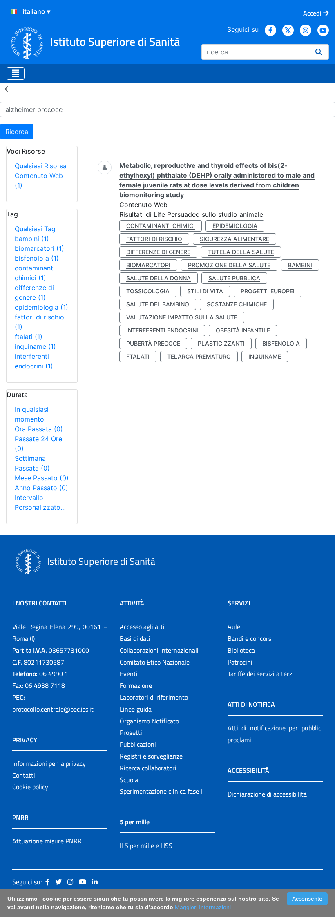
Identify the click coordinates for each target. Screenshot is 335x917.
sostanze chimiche (237, 304)
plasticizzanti (221, 343)
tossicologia (148, 291)
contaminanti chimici (160, 225)
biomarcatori (39, 248)
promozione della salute (229, 264)
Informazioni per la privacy (49, 763)
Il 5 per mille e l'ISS (146, 845)
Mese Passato (42, 478)
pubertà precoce (153, 343)
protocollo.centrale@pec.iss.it (53, 709)
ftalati (28, 336)
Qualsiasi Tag (35, 229)
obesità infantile (243, 330)
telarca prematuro (199, 356)
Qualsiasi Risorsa (41, 166)
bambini (32, 238)
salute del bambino (157, 304)
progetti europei (268, 291)
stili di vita (205, 291)
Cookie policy (30, 787)
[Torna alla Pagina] (6, 88)
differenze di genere (158, 251)
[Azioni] (14, 12)
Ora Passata (39, 429)
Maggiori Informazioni (203, 907)
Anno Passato (41, 488)
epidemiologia (41, 307)
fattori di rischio (154, 238)
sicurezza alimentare (234, 238)
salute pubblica (234, 277)
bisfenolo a (37, 258)
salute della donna (158, 277)
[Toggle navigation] (16, 73)
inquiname (35, 346)
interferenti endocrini (162, 330)
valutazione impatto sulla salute (181, 317)
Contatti (23, 775)
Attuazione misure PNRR (47, 841)
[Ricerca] (318, 51)
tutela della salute (241, 251)
